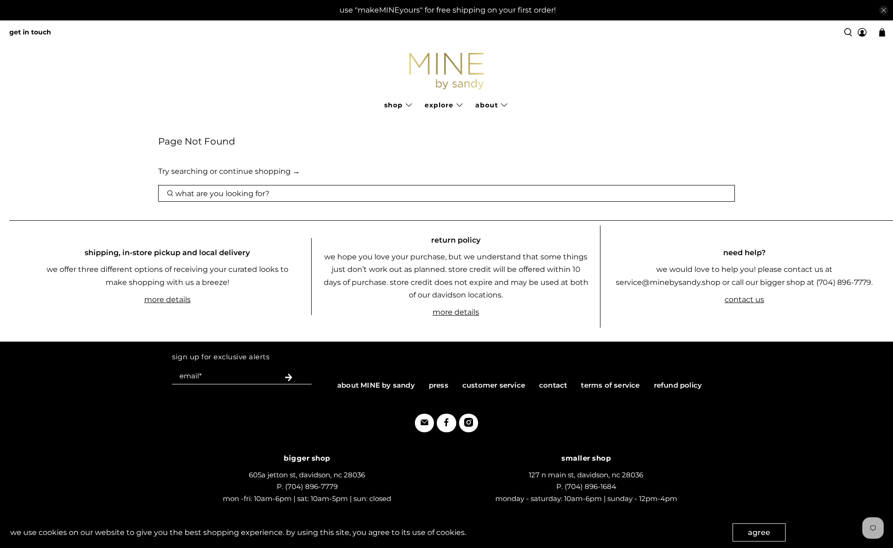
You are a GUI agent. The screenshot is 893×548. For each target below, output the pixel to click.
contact (553, 385)
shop (393, 105)
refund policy (678, 385)
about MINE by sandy (376, 385)
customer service (493, 385)
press (438, 385)
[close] (883, 10)
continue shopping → (259, 171)
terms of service (610, 385)
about (486, 105)
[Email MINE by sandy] (424, 424)
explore (439, 105)
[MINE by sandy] (446, 71)
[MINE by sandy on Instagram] (468, 424)
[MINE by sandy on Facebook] (446, 424)
